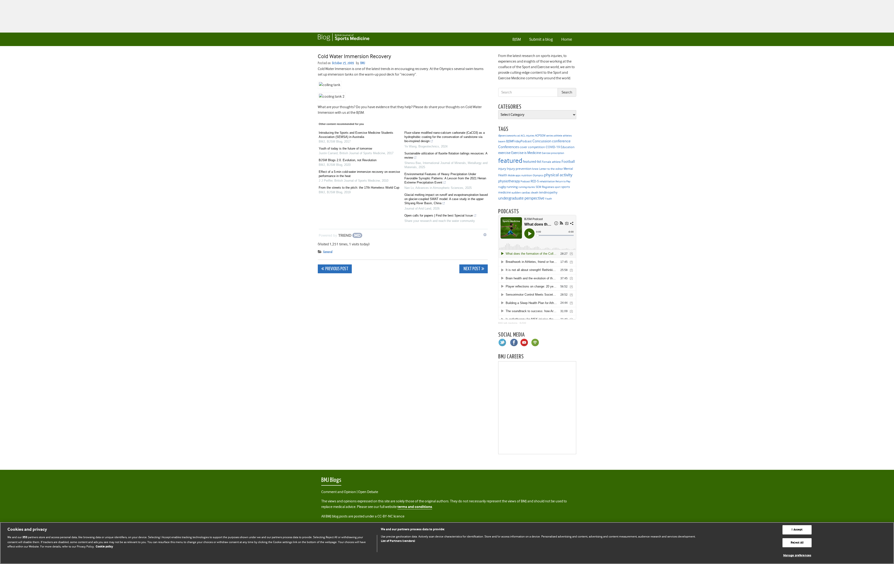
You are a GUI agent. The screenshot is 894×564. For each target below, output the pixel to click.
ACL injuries (527, 135)
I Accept (797, 529)
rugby (502, 187)
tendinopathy (548, 192)
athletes (567, 135)
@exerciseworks (507, 135)
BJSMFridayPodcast (519, 141)
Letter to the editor (551, 168)
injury (502, 169)
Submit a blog (541, 39)
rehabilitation (547, 181)
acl (518, 135)
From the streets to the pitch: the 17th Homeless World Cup (359, 187)
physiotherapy (509, 181)
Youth (548, 198)
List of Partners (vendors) (398, 541)
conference (561, 141)
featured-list (532, 162)
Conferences (508, 147)
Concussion (541, 141)
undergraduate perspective (521, 198)
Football (568, 161)
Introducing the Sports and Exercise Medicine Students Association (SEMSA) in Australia (356, 135)
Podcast (525, 181)
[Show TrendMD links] (485, 235)
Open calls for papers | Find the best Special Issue (438, 215)
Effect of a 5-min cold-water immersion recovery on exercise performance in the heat (359, 174)
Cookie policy (104, 546)
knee (535, 168)
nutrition (526, 175)
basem (501, 141)
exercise (504, 153)
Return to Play (562, 181)
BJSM (516, 39)
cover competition (532, 147)
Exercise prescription (553, 153)
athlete (558, 135)
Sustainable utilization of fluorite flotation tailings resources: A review (445, 155)
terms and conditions (414, 507)
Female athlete (551, 162)
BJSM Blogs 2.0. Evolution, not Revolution (347, 160)
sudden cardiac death (524, 192)
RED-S (535, 181)
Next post (471, 269)
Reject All (797, 542)
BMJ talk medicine (508, 323)
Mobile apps (514, 175)
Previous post (336, 269)
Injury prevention (519, 169)
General (327, 252)
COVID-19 (553, 147)
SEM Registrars (545, 187)
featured (510, 160)
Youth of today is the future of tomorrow (345, 148)
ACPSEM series (544, 135)
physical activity (558, 174)
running (512, 187)
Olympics (538, 175)
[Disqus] (403, 335)
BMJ (362, 63)
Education (568, 147)
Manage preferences (797, 555)
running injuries (526, 187)
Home (566, 39)
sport (558, 187)
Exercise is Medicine (526, 152)
